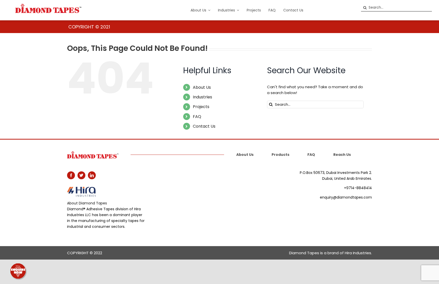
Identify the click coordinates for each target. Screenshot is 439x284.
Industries (202, 97)
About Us (202, 87)
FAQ (197, 116)
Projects (201, 107)
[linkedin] (92, 175)
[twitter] (81, 175)
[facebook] (71, 175)
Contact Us (204, 126)
